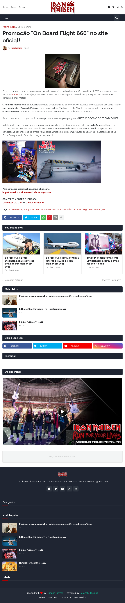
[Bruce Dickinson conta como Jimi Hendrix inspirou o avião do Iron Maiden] (103, 243)
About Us (52, 597)
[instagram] (117, 7)
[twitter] (113, 7)
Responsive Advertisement (62, 456)
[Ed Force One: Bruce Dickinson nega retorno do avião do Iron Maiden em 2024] (21, 243)
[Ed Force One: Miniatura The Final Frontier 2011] (9, 313)
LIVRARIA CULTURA (12, 202)
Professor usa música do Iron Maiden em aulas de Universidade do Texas (55, 296)
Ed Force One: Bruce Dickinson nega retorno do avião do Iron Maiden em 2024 (19, 262)
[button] (6, 17)
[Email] (55, 217)
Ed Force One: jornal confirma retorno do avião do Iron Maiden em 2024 (62, 260)
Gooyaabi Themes (89, 593)
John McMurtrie (43, 209)
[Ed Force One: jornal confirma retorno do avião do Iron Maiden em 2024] (62, 243)
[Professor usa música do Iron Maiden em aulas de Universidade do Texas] (9, 300)
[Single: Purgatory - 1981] (9, 325)
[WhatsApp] (43, 217)
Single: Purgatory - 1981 (31, 322)
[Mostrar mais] (61, 217)
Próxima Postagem (111, 280)
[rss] (122, 7)
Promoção (99, 209)
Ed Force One (24, 27)
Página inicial (9, 27)
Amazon (16, 94)
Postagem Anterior (13, 280)
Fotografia (29, 209)
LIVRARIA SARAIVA (35, 202)
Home (5, 7)
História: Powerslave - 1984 (32, 563)
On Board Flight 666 (83, 209)
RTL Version (80, 597)
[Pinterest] (49, 217)
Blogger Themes (55, 593)
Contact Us (65, 597)
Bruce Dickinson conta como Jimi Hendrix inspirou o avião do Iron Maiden (103, 260)
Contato (22, 7)
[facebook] (109, 7)
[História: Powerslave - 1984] (9, 566)
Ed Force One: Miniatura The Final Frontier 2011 (42, 309)
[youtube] (62, 488)
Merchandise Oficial (62, 209)
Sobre (13, 7)
